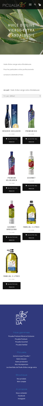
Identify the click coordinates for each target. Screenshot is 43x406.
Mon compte (21, 381)
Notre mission (21, 359)
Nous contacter (21, 393)
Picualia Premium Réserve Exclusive (21, 336)
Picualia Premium (21, 339)
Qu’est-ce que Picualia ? (21, 356)
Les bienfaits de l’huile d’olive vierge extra (21, 367)
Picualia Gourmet (21, 342)
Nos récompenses (21, 364)
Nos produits (21, 379)
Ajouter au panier (13, 140)
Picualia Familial (21, 345)
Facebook (21, 396)
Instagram (21, 399)
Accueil (6, 90)
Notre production (21, 362)
